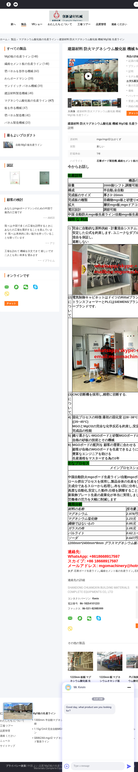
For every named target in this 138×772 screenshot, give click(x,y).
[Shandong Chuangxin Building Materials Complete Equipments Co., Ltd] (69, 16)
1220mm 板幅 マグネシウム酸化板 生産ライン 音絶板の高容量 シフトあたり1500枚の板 (80, 679)
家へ (13, 24)
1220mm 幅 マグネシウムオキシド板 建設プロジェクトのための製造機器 (109, 679)
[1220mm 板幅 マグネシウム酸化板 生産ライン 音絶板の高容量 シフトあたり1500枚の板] (80, 661)
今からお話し (78, 167)
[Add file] (66, 766)
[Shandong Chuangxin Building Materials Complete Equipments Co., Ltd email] (8, 287)
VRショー (37, 24)
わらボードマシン (15, 78)
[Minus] (129, 687)
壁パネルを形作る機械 (18, 71)
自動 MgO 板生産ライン (29, 144)
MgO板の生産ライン (17, 56)
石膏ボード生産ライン (86, 570)
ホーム (4, 39)
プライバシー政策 (16, 765)
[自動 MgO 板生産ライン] (8, 145)
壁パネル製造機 (14, 115)
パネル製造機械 (14, 122)
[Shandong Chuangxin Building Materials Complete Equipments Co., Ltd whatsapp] (18, 287)
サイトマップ (7, 745)
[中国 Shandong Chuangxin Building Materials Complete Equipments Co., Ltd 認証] (15, 177)
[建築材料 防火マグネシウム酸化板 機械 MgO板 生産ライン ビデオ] (88, 76)
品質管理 (101, 24)
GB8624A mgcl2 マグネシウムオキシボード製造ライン (57, 739)
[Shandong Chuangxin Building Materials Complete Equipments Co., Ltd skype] (37, 287)
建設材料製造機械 (15, 93)
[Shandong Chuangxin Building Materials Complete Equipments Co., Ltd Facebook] (8, 4)
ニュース (5, 740)
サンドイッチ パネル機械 (20, 86)
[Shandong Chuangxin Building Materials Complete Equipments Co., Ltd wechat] (28, 287)
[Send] (129, 766)
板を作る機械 (13, 108)
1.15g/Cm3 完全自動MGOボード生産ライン (57, 730)
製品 (23, 24)
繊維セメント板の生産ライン (23, 63)
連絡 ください (119, 24)
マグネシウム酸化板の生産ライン (38, 39)
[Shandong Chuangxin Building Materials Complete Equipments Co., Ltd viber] (9, 294)
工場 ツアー (84, 24)
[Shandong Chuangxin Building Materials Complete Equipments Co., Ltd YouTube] (15, 4)
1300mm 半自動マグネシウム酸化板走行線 (57, 722)
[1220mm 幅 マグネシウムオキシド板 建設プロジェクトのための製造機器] (109, 661)
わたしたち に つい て (60, 24)
